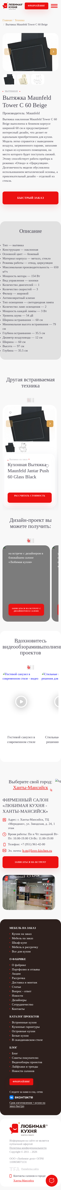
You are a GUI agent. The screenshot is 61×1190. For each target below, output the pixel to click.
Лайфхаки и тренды (25, 1066)
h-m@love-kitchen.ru (37, 850)
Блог (15, 1053)
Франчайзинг (36, 6)
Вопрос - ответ (21, 991)
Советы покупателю (25, 1057)
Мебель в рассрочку (25, 947)
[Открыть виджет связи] (52, 1181)
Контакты (18, 1009)
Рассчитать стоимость (29, 496)
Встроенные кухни (24, 1022)
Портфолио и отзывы (26, 969)
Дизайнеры (19, 1000)
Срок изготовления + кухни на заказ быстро (27, 1104)
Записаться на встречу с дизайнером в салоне (26, 610)
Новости (17, 995)
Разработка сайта (30, 1169)
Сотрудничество (22, 1004)
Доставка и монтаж (24, 982)
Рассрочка (18, 978)
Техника (19, 20)
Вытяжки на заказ (18, 459)
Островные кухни (23, 1031)
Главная (7, 20)
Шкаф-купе (19, 942)
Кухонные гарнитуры (26, 1026)
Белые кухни (20, 1035)
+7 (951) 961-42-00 (33, 844)
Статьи (16, 987)
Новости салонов (23, 1071)
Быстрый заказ (30, 197)
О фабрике (19, 965)
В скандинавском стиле (27, 1040)
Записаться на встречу (30, 862)
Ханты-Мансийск (30, 787)
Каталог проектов (24, 1016)
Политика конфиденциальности (28, 1147)
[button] (53, 51)
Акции (16, 973)
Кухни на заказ (22, 934)
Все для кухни (21, 951)
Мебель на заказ (22, 938)
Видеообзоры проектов (27, 1062)
